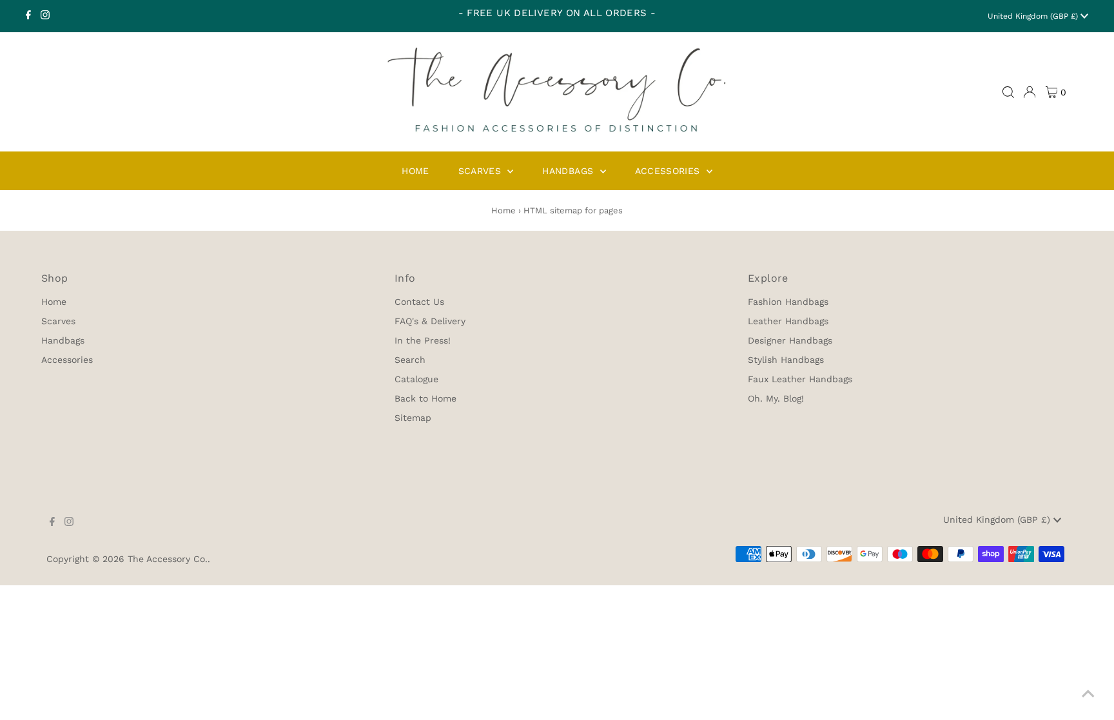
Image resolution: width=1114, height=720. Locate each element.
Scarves (58, 321)
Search (410, 360)
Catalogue (416, 379)
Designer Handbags (790, 340)
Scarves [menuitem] (481, 171)
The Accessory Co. (168, 559)
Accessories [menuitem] (669, 171)
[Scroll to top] (1088, 694)
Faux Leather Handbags (800, 379)
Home (503, 210)
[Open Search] (1008, 92)
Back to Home (425, 398)
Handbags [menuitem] (569, 171)
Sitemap (413, 418)
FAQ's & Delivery (430, 321)
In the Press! (423, 340)
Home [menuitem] (415, 171)
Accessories (67, 360)
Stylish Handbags (786, 360)
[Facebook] (28, 16)
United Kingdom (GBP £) (1034, 16)
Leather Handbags (788, 321)
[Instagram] (45, 16)
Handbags (62, 340)
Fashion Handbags (788, 302)
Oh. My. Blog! (776, 398)
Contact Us (419, 302)
